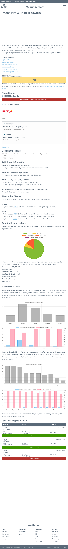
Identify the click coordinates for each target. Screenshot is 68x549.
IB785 (15, 216)
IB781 (15, 214)
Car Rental (22, 531)
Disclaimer (19, 547)
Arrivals (4, 531)
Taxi (36, 536)
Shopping (55, 539)
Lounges (55, 536)
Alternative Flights (8, 67)
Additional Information (9, 64)
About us (31, 547)
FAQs (20, 534)
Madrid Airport (35, 7)
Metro (37, 534)
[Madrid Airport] (4, 6)
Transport (38, 529)
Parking (54, 529)
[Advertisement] (34, 30)
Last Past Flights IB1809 (10, 72)
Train (37, 539)
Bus (36, 531)
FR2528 (15, 207)
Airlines (4, 539)
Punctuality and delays (9, 69)
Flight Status (6, 60)
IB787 (15, 219)
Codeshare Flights (8, 62)
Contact (25, 547)
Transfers (38, 541)
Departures (5, 534)
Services (55, 541)
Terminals (22, 529)
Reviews (55, 531)
